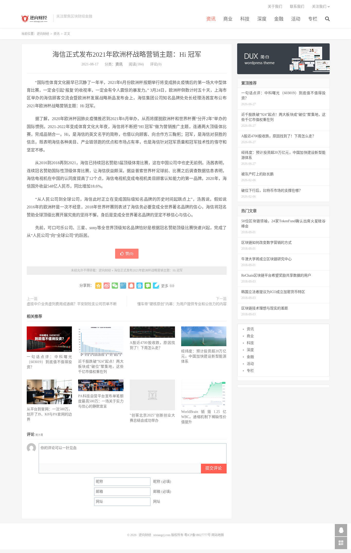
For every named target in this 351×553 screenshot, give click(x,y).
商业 (228, 19)
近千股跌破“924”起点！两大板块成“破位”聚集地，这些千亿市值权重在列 (100, 367)
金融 (278, 19)
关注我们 (319, 6)
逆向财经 (36, 18)
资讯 (211, 19)
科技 (245, 19)
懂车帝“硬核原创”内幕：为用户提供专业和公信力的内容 (182, 304)
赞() (129, 254)
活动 (295, 19)
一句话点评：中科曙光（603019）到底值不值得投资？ (49, 362)
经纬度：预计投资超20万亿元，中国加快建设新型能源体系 (203, 356)
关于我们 (275, 6)
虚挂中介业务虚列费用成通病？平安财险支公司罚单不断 (72, 304)
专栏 (312, 19)
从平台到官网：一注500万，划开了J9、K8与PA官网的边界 (49, 414)
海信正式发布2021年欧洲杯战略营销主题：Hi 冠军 (126, 54)
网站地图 (217, 535)
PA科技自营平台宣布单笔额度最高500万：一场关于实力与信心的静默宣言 (100, 401)
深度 (261, 19)
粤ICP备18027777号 (197, 535)
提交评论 (213, 468)
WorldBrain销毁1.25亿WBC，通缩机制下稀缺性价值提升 (203, 417)
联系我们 (297, 6)
